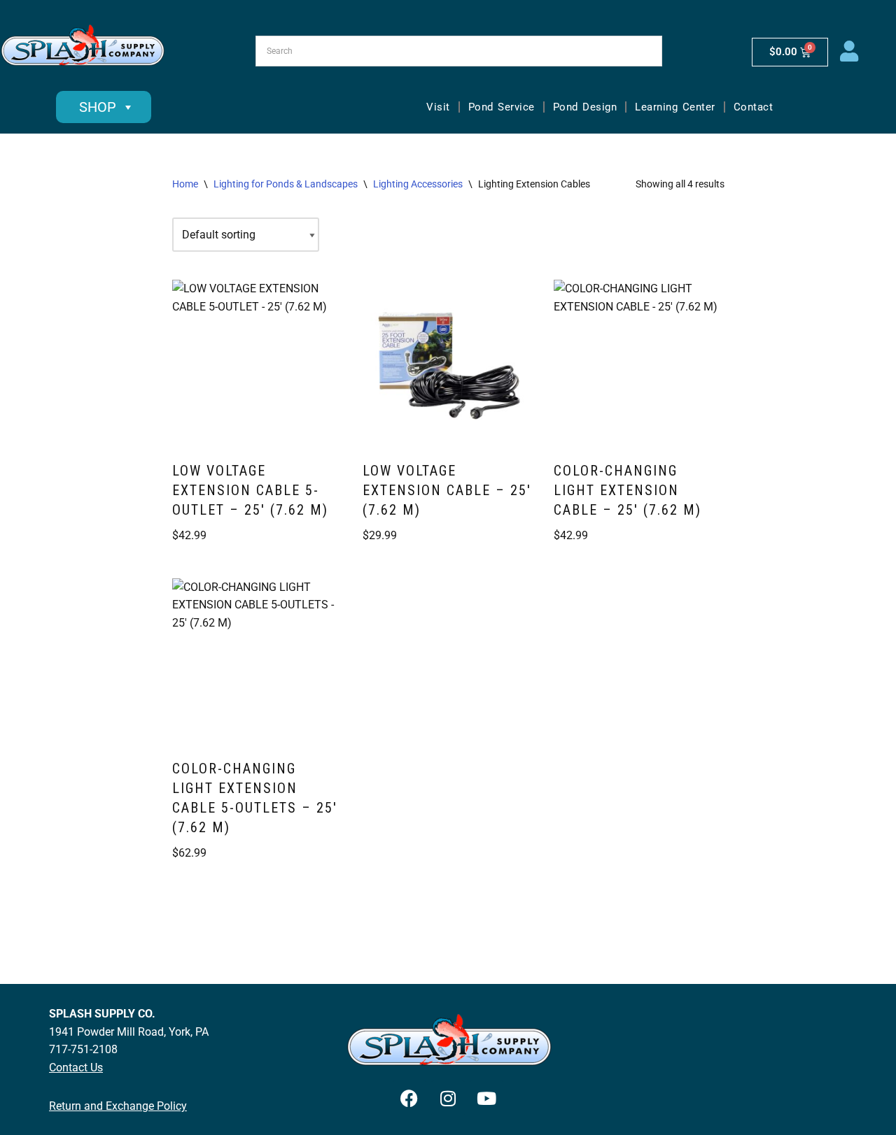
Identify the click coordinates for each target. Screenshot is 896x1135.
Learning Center (675, 107)
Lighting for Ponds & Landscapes (286, 184)
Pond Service (501, 107)
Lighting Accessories (418, 184)
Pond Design (585, 107)
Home (185, 184)
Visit (438, 107)
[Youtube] (486, 1097)
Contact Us (76, 1067)
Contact (754, 107)
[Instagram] (447, 1097)
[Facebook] (409, 1097)
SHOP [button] (97, 107)
